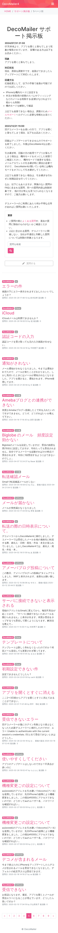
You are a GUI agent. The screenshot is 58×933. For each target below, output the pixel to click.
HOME (7, 11)
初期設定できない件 (20, 669)
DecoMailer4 (10, 4)
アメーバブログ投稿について (28, 567)
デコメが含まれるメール (24, 859)
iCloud (8, 313)
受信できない (14, 889)
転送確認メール (16, 476)
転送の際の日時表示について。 (26, 528)
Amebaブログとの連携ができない (27, 402)
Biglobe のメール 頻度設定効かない (27, 437)
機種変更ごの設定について (26, 785)
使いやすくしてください (24, 758)
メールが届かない (18, 502)
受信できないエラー (20, 719)
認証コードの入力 (18, 336)
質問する (30, 263)
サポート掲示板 (22, 11)
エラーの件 (12, 286)
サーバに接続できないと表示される (28, 603)
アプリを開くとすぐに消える (28, 692)
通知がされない (16, 363)
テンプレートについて (22, 642)
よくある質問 (29, 220)
